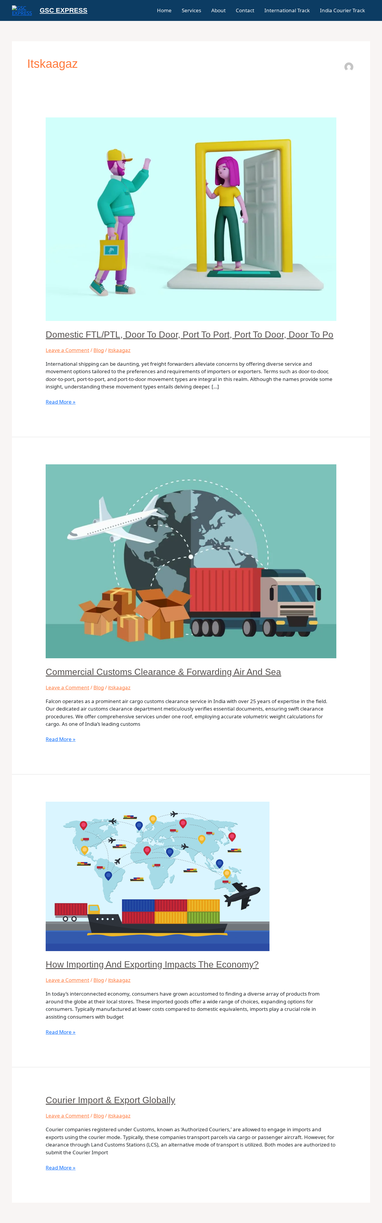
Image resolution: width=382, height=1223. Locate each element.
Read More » (61, 401)
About (218, 10)
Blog (98, 350)
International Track (287, 10)
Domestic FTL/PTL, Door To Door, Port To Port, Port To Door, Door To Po (189, 334)
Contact (245, 10)
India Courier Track (342, 10)
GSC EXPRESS (63, 10)
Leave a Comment (67, 350)
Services (191, 10)
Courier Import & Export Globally (110, 1100)
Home (164, 10)
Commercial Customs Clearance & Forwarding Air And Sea (163, 672)
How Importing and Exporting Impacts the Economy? (152, 964)
